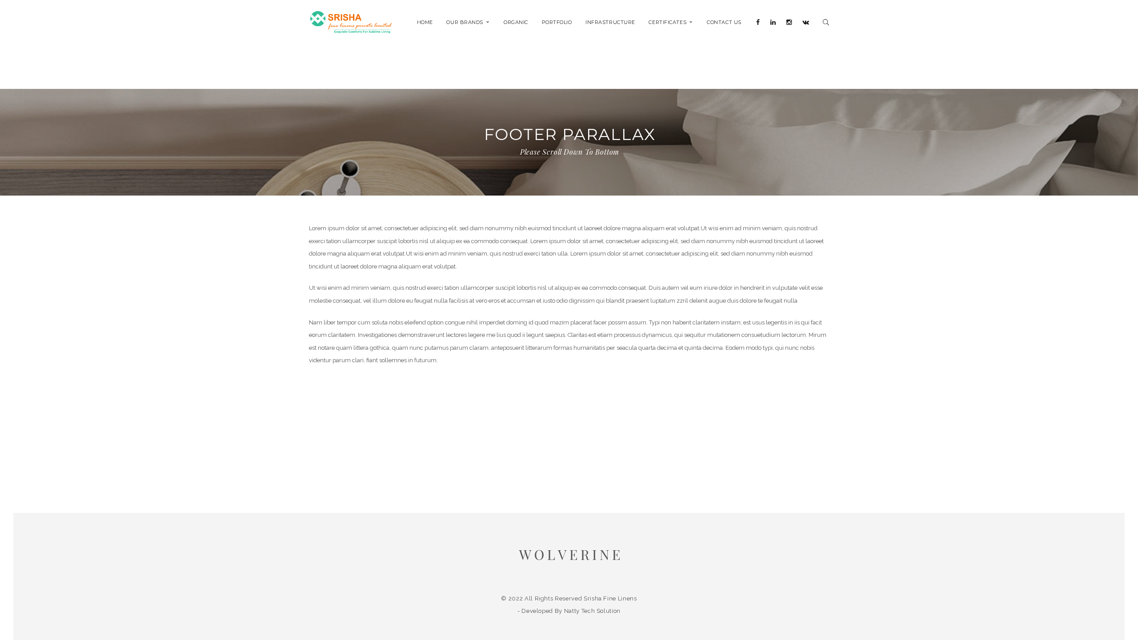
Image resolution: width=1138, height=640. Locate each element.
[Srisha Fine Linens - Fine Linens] (351, 21)
